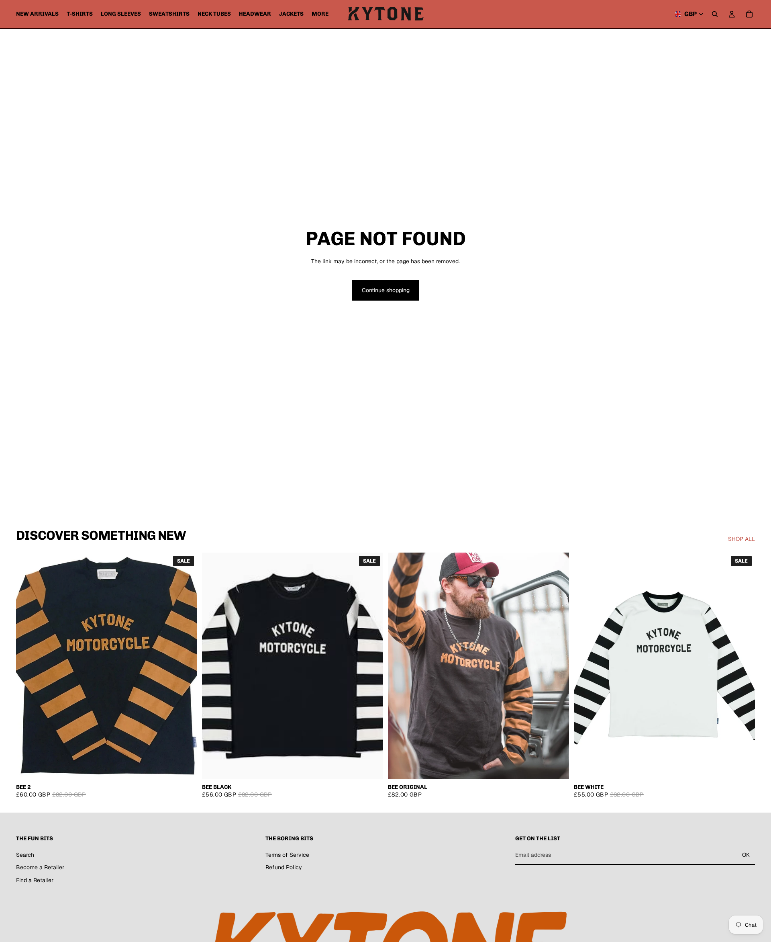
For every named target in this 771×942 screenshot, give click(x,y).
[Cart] (749, 14)
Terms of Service (287, 854)
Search (25, 854)
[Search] (715, 14)
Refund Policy (283, 867)
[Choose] (184, 767)
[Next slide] (557, 666)
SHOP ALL (741, 539)
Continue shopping (386, 290)
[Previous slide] (400, 666)
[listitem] (320, 14)
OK (746, 854)
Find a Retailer (34, 880)
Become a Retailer (40, 867)
